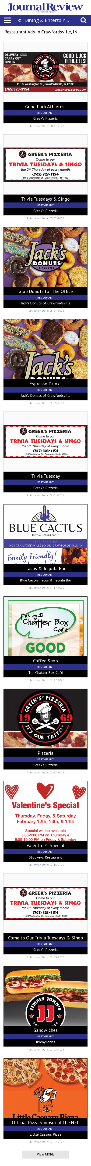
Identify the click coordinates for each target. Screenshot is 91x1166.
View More (45, 1154)
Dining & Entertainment (50, 20)
